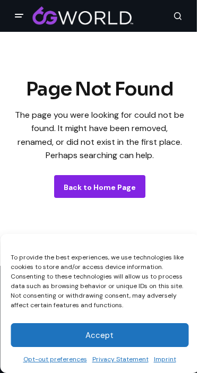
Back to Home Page (100, 187)
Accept (99, 335)
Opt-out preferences (55, 359)
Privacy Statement (120, 359)
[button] (19, 16)
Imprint (165, 359)
